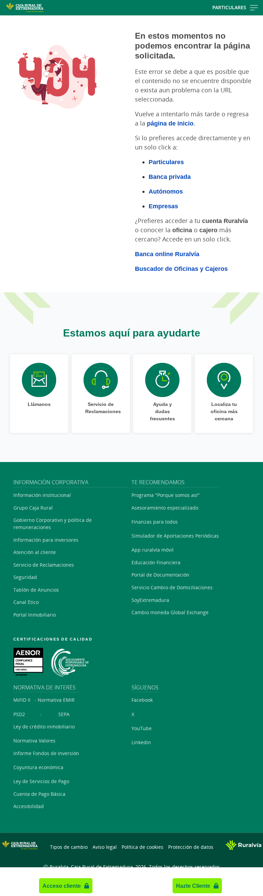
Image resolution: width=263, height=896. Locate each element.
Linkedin (141, 742)
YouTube (142, 728)
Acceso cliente (61, 886)
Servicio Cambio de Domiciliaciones (172, 587)
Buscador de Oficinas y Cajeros (181, 268)
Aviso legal (104, 847)
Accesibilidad (28, 806)
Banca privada (170, 176)
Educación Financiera (156, 562)
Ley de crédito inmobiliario (44, 726)
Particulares (229, 7)
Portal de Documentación (160, 574)
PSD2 (19, 714)
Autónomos (166, 191)
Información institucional (42, 495)
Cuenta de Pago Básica (39, 794)
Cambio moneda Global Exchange (170, 612)
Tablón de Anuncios (36, 590)
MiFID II (21, 700)
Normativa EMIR (56, 700)
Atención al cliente (34, 552)
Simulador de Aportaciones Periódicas (175, 535)
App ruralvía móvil (153, 549)
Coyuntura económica (38, 767)
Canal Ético (26, 602)
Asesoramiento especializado (165, 507)
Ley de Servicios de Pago (41, 781)
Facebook (142, 700)
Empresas (163, 206)
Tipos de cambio (69, 847)
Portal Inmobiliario (34, 614)
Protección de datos (190, 847)
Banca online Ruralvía (167, 254)
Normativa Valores (34, 740)
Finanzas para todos (155, 521)
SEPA (64, 714)
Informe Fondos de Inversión (46, 753)
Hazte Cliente (193, 886)
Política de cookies (142, 847)
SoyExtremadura (150, 600)
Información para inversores (45, 540)
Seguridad (25, 577)
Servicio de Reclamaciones (43, 565)
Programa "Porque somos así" (166, 495)
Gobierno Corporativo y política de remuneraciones (52, 523)
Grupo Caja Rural (33, 507)
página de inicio (170, 123)
